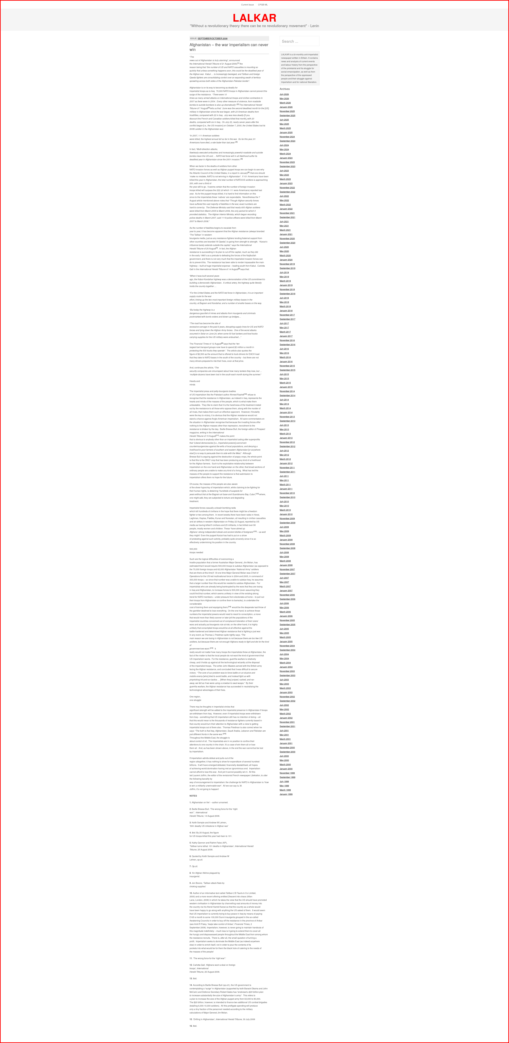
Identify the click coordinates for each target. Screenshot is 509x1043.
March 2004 (285, 662)
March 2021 (285, 229)
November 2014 (287, 391)
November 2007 (287, 569)
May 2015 (284, 378)
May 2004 (284, 658)
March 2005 (285, 637)
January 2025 (286, 132)
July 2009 (284, 526)
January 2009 (286, 539)
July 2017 (284, 323)
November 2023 (287, 162)
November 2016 (287, 340)
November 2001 (287, 722)
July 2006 (284, 603)
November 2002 (287, 696)
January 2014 (286, 412)
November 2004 (287, 645)
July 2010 (284, 501)
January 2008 (286, 565)
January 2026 (286, 106)
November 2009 (287, 518)
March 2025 (285, 128)
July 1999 (284, 781)
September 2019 (287, 268)
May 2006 (284, 607)
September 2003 (287, 675)
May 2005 (284, 632)
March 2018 (285, 306)
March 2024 (285, 153)
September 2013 (287, 420)
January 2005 (286, 641)
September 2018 (287, 293)
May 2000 (284, 760)
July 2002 (284, 705)
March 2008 (285, 560)
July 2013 (284, 425)
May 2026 (284, 98)
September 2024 (287, 140)
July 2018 (284, 297)
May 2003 (284, 683)
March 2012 (285, 459)
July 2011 (284, 475)
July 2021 (284, 221)
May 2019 (284, 276)
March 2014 (285, 408)
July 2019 (284, 272)
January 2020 (286, 259)
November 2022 (287, 187)
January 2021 (286, 234)
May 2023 (284, 174)
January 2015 (286, 386)
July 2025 (284, 119)
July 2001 (284, 730)
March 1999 (285, 789)
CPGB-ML (263, 4)
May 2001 (284, 734)
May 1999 (284, 785)
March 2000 (285, 764)
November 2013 (287, 416)
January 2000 (286, 768)
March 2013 (285, 433)
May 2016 (284, 352)
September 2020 (287, 242)
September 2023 (287, 166)
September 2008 (287, 548)
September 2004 (287, 649)
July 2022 (284, 196)
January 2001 (286, 743)
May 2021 (284, 225)
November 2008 (287, 543)
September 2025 (287, 115)
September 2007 (287, 573)
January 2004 (286, 666)
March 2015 (285, 382)
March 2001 (285, 738)
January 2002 (286, 717)
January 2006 (286, 615)
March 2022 (285, 204)
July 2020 (284, 246)
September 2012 (287, 446)
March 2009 (285, 535)
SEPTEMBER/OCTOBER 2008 (212, 38)
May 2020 (284, 251)
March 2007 (285, 586)
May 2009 (284, 531)
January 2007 (286, 590)
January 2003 (286, 692)
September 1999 (287, 777)
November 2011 (287, 467)
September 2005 (287, 624)
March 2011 (285, 484)
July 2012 (284, 450)
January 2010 (286, 514)
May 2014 (284, 403)
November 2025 (287, 111)
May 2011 (284, 480)
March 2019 (285, 280)
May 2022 (284, 200)
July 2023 (284, 170)
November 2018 (287, 289)
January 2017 (286, 336)
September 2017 (287, 319)
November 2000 (287, 747)
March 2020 (285, 255)
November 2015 (287, 365)
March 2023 (285, 179)
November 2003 (287, 671)
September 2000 (287, 751)
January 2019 (286, 285)
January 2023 (286, 183)
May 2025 (284, 123)
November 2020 (287, 238)
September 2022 (287, 191)
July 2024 (284, 145)
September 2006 (287, 599)
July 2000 (284, 755)
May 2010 (284, 505)
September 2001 (287, 726)
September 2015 (287, 369)
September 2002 (287, 700)
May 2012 (284, 454)
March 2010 (285, 509)
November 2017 (287, 314)
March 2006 (285, 611)
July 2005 (284, 628)
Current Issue (247, 4)
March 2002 (285, 713)
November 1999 (287, 772)
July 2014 (284, 399)
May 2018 (284, 302)
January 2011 (286, 488)
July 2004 (284, 654)
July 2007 (284, 577)
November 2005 (287, 620)
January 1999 (286, 794)
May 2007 (284, 582)
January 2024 (286, 157)
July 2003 (284, 679)
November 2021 (287, 212)
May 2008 (284, 556)
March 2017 (285, 331)
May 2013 (284, 429)
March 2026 (285, 102)
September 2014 (287, 395)
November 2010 (287, 492)
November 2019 (287, 263)
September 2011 (287, 471)
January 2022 (286, 208)
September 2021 (287, 217)
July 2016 (284, 348)
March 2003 (285, 688)
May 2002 (284, 709)
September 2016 (287, 344)
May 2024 (284, 149)
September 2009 (287, 522)
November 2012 (287, 442)
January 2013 (286, 437)
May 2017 (284, 327)
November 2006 (287, 594)
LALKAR (255, 17)
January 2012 (286, 463)
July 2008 (284, 552)
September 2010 (287, 497)
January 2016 (286, 361)
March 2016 (285, 357)
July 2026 (284, 94)
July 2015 (284, 374)
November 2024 (287, 136)
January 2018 (286, 310)
